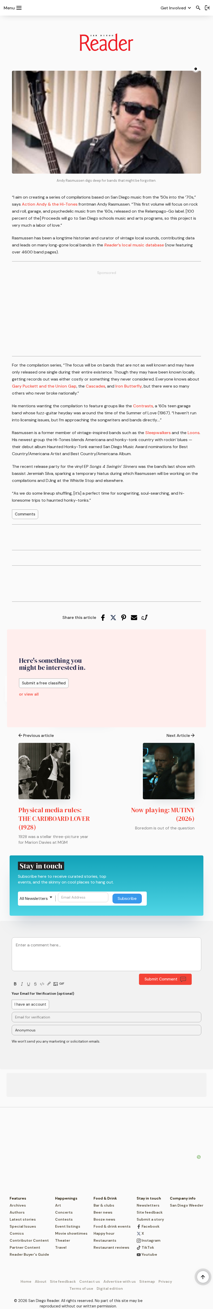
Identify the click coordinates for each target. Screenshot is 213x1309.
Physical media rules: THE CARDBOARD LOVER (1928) (54, 819)
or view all (29, 694)
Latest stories (23, 1219)
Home (26, 1281)
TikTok (147, 1247)
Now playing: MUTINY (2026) (163, 814)
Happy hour (104, 1233)
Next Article (178, 735)
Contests (64, 1219)
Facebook (150, 1226)
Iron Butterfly (128, 386)
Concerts (64, 1212)
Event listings (67, 1226)
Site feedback (150, 1212)
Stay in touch (149, 1198)
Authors (17, 1212)
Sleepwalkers (158, 432)
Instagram (151, 1240)
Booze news (104, 1219)
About (40, 1281)
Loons (193, 432)
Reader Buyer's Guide (29, 1254)
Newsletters (148, 1205)
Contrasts (143, 406)
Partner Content (25, 1247)
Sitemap (147, 1281)
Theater (62, 1240)
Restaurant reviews (111, 1247)
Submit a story (150, 1219)
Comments (25, 514)
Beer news (103, 1212)
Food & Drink (105, 1198)
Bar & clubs (104, 1205)
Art (58, 1205)
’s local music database (134, 245)
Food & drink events (112, 1226)
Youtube (149, 1254)
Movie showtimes (71, 1233)
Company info (183, 1198)
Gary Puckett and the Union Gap (44, 386)
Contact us (89, 1281)
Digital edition (110, 1288)
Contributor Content (29, 1240)
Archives (18, 1205)
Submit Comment (160, 979)
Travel (60, 1247)
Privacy (165, 1281)
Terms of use (81, 1288)
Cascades (95, 386)
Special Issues (23, 1226)
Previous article (38, 735)
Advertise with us (119, 1281)
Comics (17, 1233)
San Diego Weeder (186, 1205)
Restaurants (105, 1240)
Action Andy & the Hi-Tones (49, 204)
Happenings (66, 1198)
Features (18, 1198)
